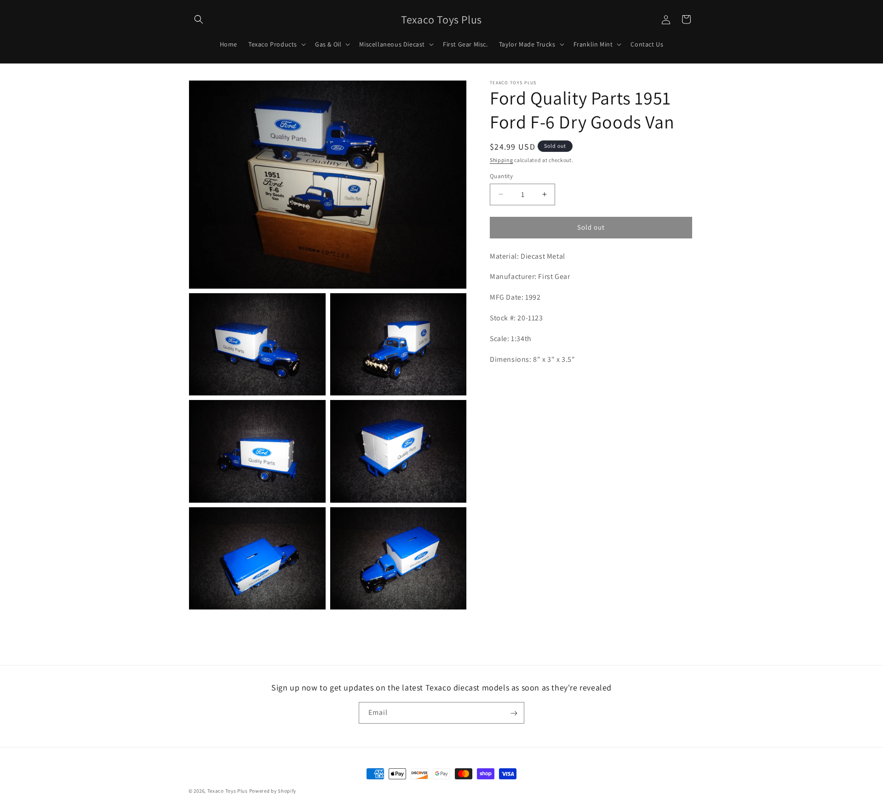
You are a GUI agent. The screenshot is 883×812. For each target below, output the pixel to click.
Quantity (501, 176)
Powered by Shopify (273, 791)
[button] (199, 19)
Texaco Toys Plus (227, 791)
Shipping (501, 160)
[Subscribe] (514, 713)
